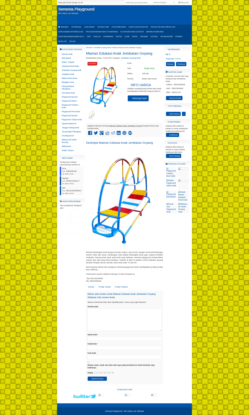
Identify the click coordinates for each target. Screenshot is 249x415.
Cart (89, 36)
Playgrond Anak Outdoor (132, 32)
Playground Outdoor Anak (70, 106)
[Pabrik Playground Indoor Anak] (171, 186)
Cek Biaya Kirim (166, 36)
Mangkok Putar (68, 82)
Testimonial (76, 27)
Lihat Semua (174, 114)
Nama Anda (92, 335)
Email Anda (92, 344)
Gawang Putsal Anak (70, 66)
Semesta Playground (76, 9)
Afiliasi (72, 41)
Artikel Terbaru (68, 150)
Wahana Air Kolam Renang (69, 141)
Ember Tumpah (68, 62)
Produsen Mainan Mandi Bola (71, 36)
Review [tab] (91, 287)
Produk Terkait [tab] (104, 287)
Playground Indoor (69, 101)
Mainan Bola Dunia (69, 78)
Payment (179, 36)
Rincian (170, 64)
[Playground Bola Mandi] (171, 197)
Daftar (119, 36)
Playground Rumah (69, 116)
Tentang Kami (103, 27)
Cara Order (89, 27)
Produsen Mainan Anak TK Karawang (102, 32)
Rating (90, 373)
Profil (135, 36)
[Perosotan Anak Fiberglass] (183, 188)
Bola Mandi (66, 58)
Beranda (65, 27)
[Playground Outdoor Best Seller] (171, 176)
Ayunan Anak (67, 54)
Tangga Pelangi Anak (70, 128)
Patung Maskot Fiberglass (68, 87)
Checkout (181, 64)
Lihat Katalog (174, 156)
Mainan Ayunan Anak (155, 32)
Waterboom (66, 146)
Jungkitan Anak (68, 74)
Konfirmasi (108, 36)
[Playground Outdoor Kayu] (183, 176)
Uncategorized (68, 136)
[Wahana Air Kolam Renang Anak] (183, 212)
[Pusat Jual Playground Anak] (171, 212)
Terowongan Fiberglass (71, 132)
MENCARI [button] (184, 3)
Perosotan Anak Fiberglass (163, 27)
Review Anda (93, 307)
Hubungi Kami (139, 98)
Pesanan (144, 36)
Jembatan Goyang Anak (71, 70)
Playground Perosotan (71, 111)
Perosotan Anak (68, 93)
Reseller (62, 41)
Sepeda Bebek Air (69, 124)
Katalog (97, 36)
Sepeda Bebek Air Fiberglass (70, 32)
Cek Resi (154, 36)
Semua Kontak (175, 98)
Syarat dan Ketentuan (138, 27)
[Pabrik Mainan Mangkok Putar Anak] (183, 200)
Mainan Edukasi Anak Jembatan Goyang (119, 53)
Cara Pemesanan (118, 27)
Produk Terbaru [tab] (121, 287)
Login (126, 36)
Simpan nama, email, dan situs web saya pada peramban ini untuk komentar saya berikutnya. (121, 366)
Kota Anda (92, 353)
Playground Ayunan (70, 97)
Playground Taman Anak (72, 120)
